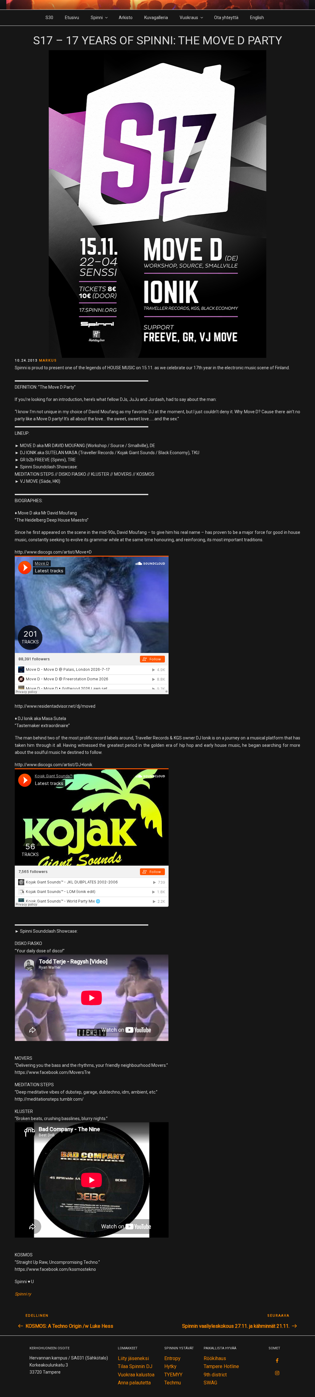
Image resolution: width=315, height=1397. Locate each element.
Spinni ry (23, 1293)
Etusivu (72, 17)
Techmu (172, 1383)
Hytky (170, 1366)
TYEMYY (173, 1375)
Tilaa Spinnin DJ (135, 1366)
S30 (49, 17)
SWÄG (210, 1383)
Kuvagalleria (156, 17)
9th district (215, 1375)
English (257, 17)
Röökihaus (215, 1358)
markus (48, 360)
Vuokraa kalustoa (136, 1375)
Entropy (172, 1358)
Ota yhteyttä (226, 17)
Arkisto (126, 17)
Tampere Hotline (221, 1366)
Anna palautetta (134, 1383)
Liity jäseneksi (133, 1358)
